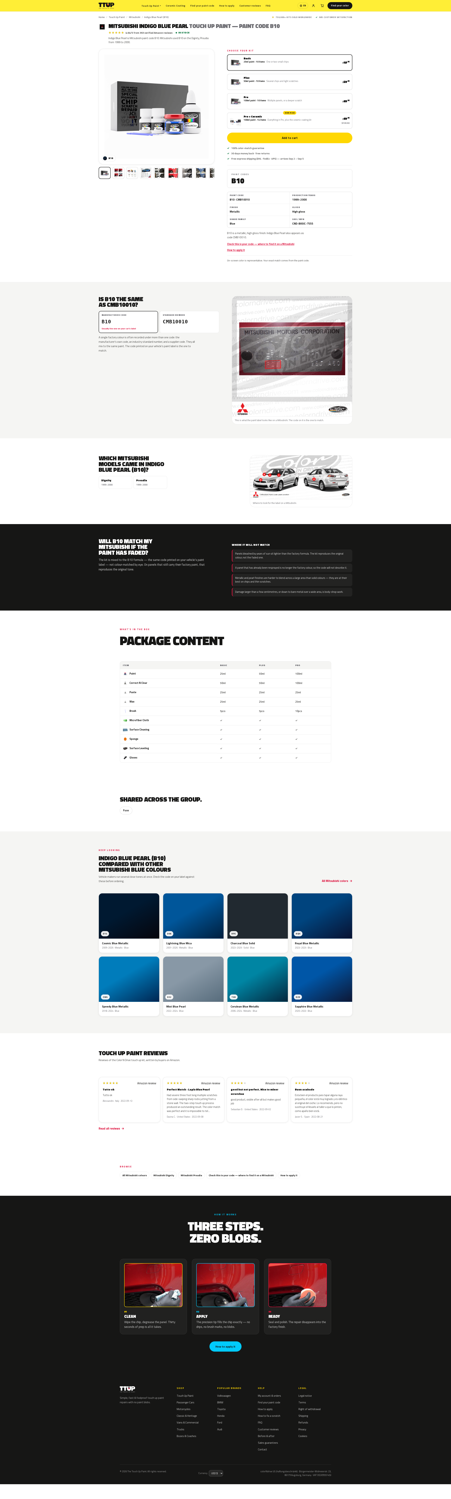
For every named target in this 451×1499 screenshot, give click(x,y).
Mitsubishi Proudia (191, 1175)
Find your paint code (202, 5)
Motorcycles (183, 1409)
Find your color (340, 5)
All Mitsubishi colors (335, 881)
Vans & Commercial (188, 1422)
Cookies (302, 1436)
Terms (302, 1402)
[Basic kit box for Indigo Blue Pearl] (105, 173)
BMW (220, 1402)
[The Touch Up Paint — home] (106, 6)
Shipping (303, 1416)
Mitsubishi (134, 17)
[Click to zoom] (156, 106)
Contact (262, 1449)
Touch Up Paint (151, 6)
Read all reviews (109, 1128)
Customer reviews (250, 5)
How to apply (226, 5)
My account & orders (269, 1396)
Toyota (221, 1409)
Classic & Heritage (187, 1416)
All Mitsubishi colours (134, 1175)
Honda (220, 1416)
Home (102, 17)
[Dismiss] (51, 1487)
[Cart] (322, 5)
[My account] (313, 5)
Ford (219, 1422)
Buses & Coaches (186, 1436)
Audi (219, 1429)
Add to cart (290, 138)
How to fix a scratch (269, 1416)
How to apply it (236, 250)
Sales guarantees (268, 1443)
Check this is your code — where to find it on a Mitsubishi (260, 244)
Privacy (302, 1429)
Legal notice (305, 1396)
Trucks (180, 1429)
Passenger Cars (185, 1402)
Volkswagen (224, 1396)
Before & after (266, 1436)
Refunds (303, 1422)
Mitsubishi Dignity (163, 1175)
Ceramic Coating (175, 5)
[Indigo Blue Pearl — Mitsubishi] (118, 173)
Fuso (126, 810)
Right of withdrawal (309, 1409)
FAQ (268, 5)
